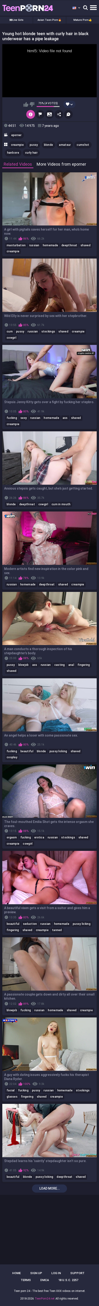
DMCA (44, 1280)
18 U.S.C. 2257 (68, 1280)
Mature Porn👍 (82, 19)
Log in (56, 1273)
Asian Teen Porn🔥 (49, 19)
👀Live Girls (16, 19)
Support (77, 1273)
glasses (12, 1096)
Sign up (36, 1273)
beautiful (26, 751)
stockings (48, 331)
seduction (30, 923)
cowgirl (11, 337)
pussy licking (58, 751)
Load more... (49, 1188)
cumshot (83, 144)
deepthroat (69, 245)
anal (71, 665)
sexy (23, 418)
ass (65, 418)
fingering (84, 665)
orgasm (12, 837)
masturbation (16, 245)
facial (11, 1090)
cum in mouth (61, 504)
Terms (26, 1280)
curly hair (31, 152)
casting (59, 665)
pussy (34, 144)
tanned (57, 930)
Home (16, 1273)
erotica (39, 837)
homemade (50, 245)
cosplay (12, 757)
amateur (65, 144)
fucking (12, 418)
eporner (16, 135)
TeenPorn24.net (45, 1298)
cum (10, 331)
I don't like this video (31, 104)
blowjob (23, 665)
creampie (17, 144)
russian (34, 245)
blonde (48, 144)
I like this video (25, 104)
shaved (85, 245)
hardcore (13, 152)
